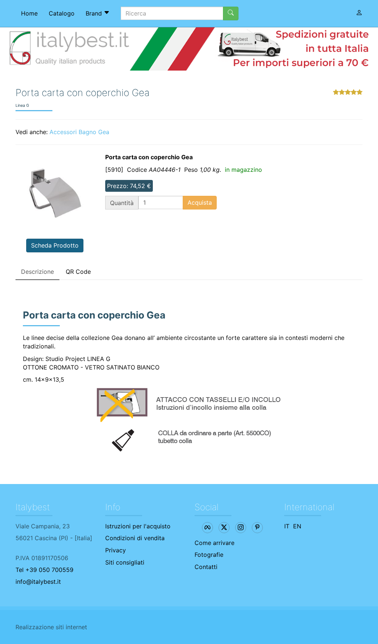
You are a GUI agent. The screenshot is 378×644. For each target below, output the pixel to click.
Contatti (206, 566)
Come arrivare (214, 542)
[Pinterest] (257, 527)
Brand (95, 13)
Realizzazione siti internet (51, 627)
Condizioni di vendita (135, 538)
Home (29, 13)
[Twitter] (224, 527)
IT (286, 526)
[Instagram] (240, 527)
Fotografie (209, 554)
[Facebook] (207, 527)
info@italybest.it (38, 581)
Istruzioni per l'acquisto (138, 526)
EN (297, 526)
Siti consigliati (124, 562)
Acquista (200, 202)
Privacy (115, 550)
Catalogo (62, 13)
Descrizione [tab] (37, 271)
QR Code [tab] (78, 271)
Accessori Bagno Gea (79, 132)
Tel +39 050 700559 (44, 569)
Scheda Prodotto (55, 245)
